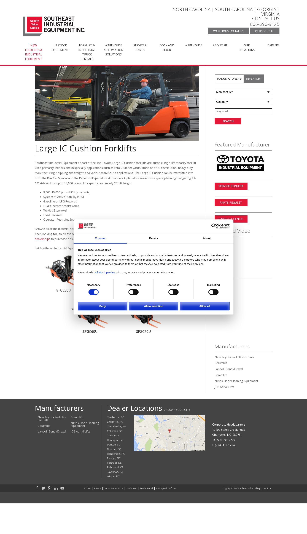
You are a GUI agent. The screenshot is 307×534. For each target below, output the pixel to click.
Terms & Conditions (113, 488)
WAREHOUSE (193, 45)
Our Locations (247, 47)
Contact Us (265, 18)
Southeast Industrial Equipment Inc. (54, 26)
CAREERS (273, 45)
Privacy (97, 488)
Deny (102, 306)
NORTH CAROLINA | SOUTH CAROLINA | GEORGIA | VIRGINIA (226, 11)
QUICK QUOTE (264, 31)
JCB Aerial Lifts (224, 387)
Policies (87, 488)
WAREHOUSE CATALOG (228, 31)
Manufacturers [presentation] (229, 78)
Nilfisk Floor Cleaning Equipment (236, 381)
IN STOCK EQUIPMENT (60, 47)
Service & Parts (140, 47)
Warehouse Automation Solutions (113, 49)
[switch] (133, 292)
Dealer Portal (146, 488)
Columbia (221, 363)
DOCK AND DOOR (167, 47)
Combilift (221, 375)
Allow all (204, 306)
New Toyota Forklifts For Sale (234, 357)
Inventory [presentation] (254, 78)
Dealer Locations (134, 408)
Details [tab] (153, 238)
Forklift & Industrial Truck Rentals (86, 52)
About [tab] (207, 238)
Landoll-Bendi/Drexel (229, 369)
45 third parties (105, 272)
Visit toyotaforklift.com (166, 488)
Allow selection (153, 306)
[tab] (229, 78)
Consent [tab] (100, 238)
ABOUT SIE (220, 45)
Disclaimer (131, 488)
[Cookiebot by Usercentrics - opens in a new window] (214, 226)
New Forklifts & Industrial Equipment (33, 52)
